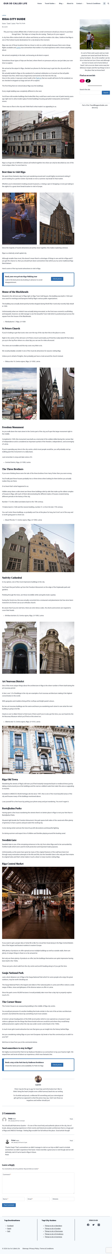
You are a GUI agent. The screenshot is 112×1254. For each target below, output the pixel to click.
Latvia (4, 15)
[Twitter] (93, 1225)
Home (39, 3)
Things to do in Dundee (53, 1228)
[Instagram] (104, 3)
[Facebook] (88, 1225)
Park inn (38, 78)
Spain (9, 1228)
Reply (71, 1119)
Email (30, 1199)
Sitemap (25, 1248)
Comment (7, 1174)
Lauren (6, 27)
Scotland (10, 1226)
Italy (8, 1231)
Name (5, 1199)
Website (55, 1199)
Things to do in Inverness (53, 1237)
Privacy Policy (34, 1248)
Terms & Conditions (93, 3)
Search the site (85, 89)
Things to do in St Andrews (54, 1234)
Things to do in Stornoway (54, 1231)
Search (105, 93)
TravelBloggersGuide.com (99, 105)
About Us (70, 3)
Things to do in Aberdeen (53, 1226)
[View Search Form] (108, 3)
